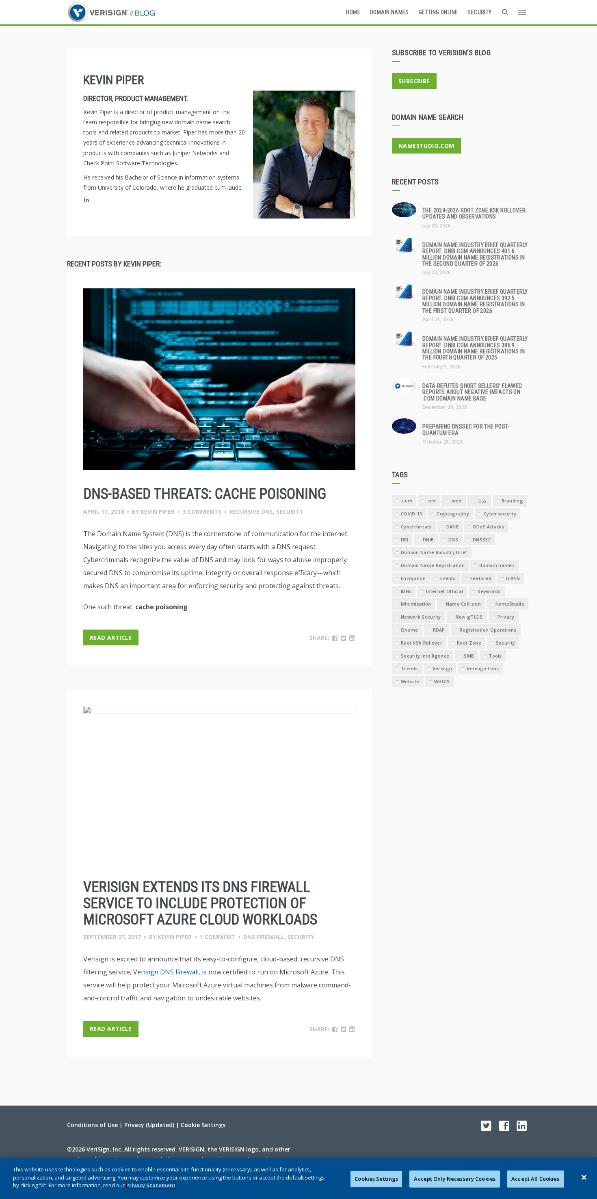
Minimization (416, 604)
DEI (404, 540)
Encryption (413, 578)
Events (448, 578)
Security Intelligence (425, 656)
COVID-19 (411, 514)
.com (406, 501)
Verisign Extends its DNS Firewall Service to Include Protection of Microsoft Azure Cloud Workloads (200, 903)
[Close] (584, 1177)
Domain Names (389, 12)
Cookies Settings (376, 1178)
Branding (512, 501)
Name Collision (463, 604)
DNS (453, 540)
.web (455, 501)
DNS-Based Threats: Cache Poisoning (204, 493)
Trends (409, 668)
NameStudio (509, 604)
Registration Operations (488, 630)
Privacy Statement (151, 1185)
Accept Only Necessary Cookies (454, 1178)
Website (410, 681)
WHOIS (442, 681)
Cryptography (453, 514)
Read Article (111, 637)
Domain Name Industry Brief (434, 552)
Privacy (506, 617)
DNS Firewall (263, 937)
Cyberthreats (416, 527)
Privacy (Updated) (149, 1125)
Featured (480, 578)
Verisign (442, 668)
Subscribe (414, 81)
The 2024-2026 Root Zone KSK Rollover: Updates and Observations (474, 213)
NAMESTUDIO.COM (426, 145)
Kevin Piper (158, 511)
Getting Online (438, 12)
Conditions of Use (92, 1125)
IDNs (406, 591)
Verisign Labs (483, 668)
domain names (497, 565)
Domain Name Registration (433, 565)
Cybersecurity (500, 514)
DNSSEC (482, 540)
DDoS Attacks (488, 527)
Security (479, 12)
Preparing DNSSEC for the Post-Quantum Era (465, 429)
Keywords (489, 591)
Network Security (421, 617)
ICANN (513, 578)
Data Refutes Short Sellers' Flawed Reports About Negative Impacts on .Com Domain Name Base (472, 392)
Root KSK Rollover (421, 643)
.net (431, 501)
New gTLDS (469, 617)
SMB (469, 656)
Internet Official (444, 591)
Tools (495, 656)
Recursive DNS (251, 511)
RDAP (439, 630)
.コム (481, 501)
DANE (452, 527)
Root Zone (469, 643)
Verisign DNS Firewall (166, 971)
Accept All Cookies (535, 1178)
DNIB (428, 540)
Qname (409, 630)
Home (353, 12)
